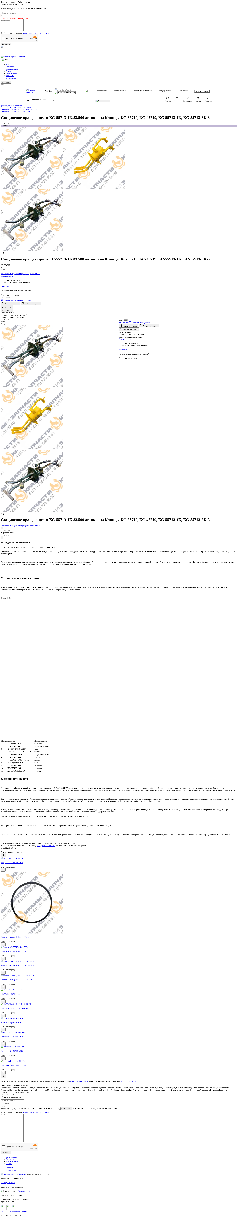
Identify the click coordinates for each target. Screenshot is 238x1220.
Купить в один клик (11, 304)
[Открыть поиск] (5, 59)
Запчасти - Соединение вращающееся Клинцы (20, 274)
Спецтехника (11, 73)
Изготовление (12, 69)
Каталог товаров (36, 100)
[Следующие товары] (3, 1076)
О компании (11, 78)
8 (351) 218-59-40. (8, 848)
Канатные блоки (120, 91)
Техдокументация (165, 91)
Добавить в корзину (32, 304)
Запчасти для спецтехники (142, 91)
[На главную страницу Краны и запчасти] (119, 57)
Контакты (10, 76)
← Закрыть (6, 82)
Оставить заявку (202, 91)
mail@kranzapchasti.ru (66, 93)
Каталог (9, 64)
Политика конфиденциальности (14, 1211)
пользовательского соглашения (36, 33)
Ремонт (9, 71)
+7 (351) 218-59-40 (64, 89)
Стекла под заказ (101, 91)
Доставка (5, 286)
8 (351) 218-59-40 (8, 1183)
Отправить (6, 1152)
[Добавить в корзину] (3, 870)
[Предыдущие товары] (3, 855)
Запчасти (10, 67)
